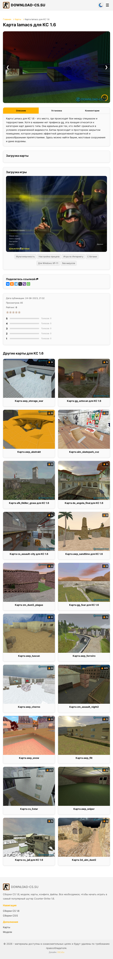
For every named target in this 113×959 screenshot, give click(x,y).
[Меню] (107, 5)
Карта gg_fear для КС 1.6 (84, 604)
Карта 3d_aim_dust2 (84, 859)
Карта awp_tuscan (29, 655)
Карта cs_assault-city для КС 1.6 (29, 553)
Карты (18, 19)
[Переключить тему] (100, 5)
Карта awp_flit (84, 757)
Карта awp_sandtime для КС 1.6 (84, 553)
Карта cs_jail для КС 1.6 (29, 859)
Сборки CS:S (10, 915)
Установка (56, 110)
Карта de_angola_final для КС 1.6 (84, 503)
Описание (21, 110)
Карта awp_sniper (84, 808)
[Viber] (24, 284)
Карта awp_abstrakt (29, 451)
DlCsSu (60, 952)
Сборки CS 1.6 (11, 910)
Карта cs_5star (29, 808)
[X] (20, 284)
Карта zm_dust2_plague (29, 604)
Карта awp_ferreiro (84, 655)
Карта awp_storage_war (29, 400)
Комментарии (92, 110)
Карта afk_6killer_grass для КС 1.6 (29, 503)
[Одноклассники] (12, 284)
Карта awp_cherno (29, 706)
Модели (7, 931)
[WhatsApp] (28, 284)
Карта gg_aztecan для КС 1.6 (84, 400)
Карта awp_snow (29, 757)
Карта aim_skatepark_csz (84, 451)
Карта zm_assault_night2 (84, 706)
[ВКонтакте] (8, 284)
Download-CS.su (28, 5)
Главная (7, 19)
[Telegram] (16, 284)
